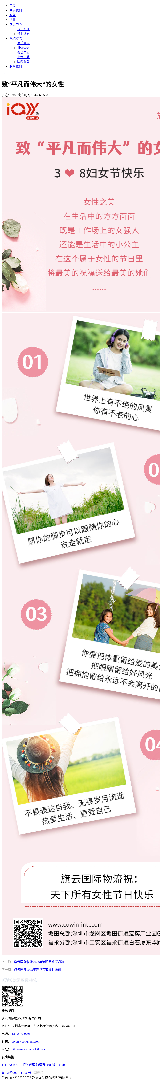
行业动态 (23, 33)
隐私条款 (23, 61)
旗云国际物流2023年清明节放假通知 (39, 962)
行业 (12, 19)
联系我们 (15, 66)
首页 (12, 5)
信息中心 (15, 24)
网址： (6, 1049)
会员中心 (23, 52)
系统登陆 (15, 38)
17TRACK (9, 1065)
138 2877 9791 (21, 1033)
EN (4, 73)
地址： (7, 1026)
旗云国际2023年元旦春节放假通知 (37, 969)
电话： (6, 1033)
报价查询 (23, 47)
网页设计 (40, 1072)
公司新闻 (23, 29)
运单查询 (23, 43)
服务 (12, 15)
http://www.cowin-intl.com (28, 1049)
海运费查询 (44, 1065)
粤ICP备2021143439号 (17, 1072)
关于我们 (15, 10)
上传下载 (23, 57)
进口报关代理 (25, 1065)
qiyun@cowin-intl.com (26, 1041)
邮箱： (6, 1041)
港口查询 (58, 1065)
